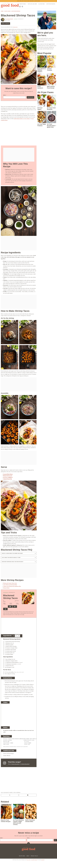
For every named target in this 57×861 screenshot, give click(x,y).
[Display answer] (35, 553)
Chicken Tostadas (49, 69)
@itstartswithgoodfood (15, 764)
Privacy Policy (34, 855)
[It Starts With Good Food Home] (10, 5)
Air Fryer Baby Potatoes (41, 124)
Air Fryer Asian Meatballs (51, 108)
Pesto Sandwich (40, 87)
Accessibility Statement (34, 859)
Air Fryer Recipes (50, 3)
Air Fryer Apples (40, 108)
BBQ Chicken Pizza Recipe (51, 87)
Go (55, 840)
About (28, 855)
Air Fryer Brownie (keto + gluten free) (51, 125)
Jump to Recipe (5, 23)
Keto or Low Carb (32, 3)
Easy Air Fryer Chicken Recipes (6, 820)
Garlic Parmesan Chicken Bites (30, 820)
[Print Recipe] (5, 609)
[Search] (22, 6)
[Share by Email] (15, 606)
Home (2, 11)
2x (16, 635)
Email (5, 95)
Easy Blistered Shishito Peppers (41, 70)
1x (13, 635)
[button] (3, 592)
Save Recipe (30, 97)
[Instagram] (27, 853)
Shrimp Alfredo (6, 587)
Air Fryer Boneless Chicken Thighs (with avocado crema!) (18, 822)
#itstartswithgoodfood (25, 764)
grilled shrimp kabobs (18, 118)
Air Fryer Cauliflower (8, 477)
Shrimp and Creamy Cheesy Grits (10, 583)
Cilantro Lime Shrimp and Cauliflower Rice (12, 586)
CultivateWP (42, 859)
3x (18, 635)
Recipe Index (23, 3)
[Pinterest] (29, 853)
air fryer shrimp (26, 118)
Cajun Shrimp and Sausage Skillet (10, 584)
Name (1, 837)
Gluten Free (41, 3)
